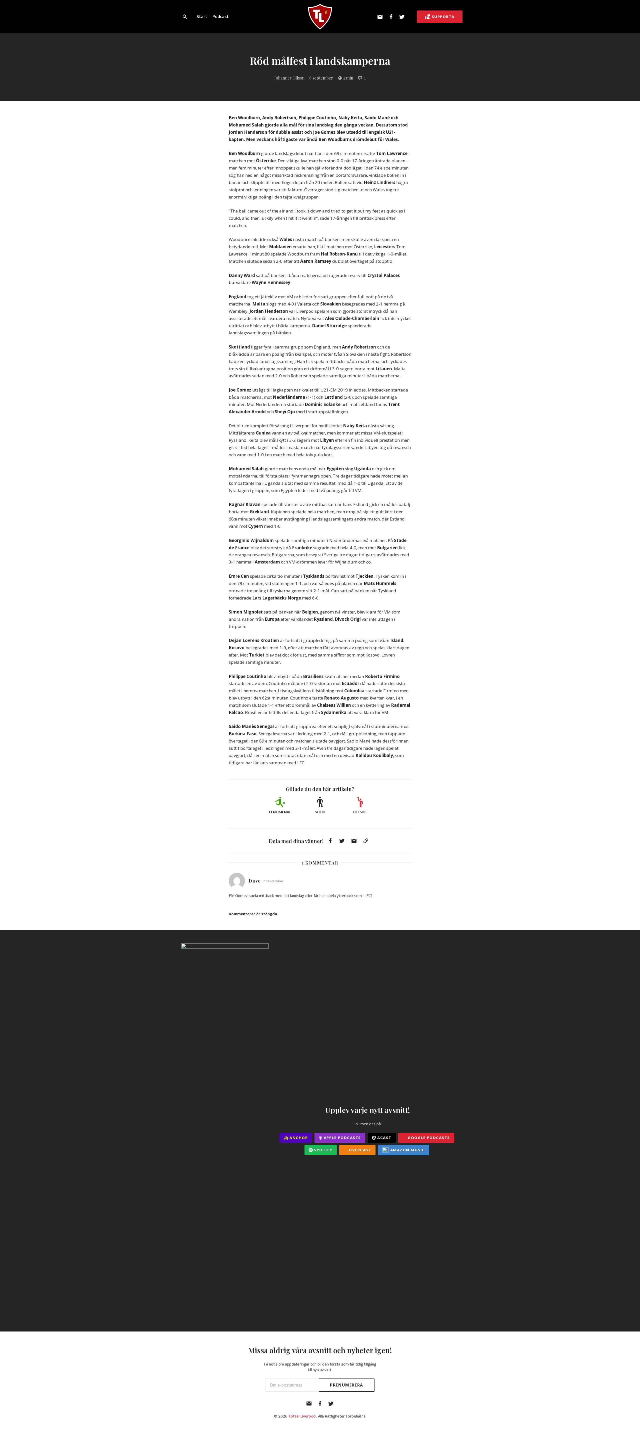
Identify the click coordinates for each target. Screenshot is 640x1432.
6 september (321, 77)
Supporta (443, 16)
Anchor (298, 1137)
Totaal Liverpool (302, 1416)
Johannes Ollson (289, 77)
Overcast (360, 1149)
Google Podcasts (428, 1137)
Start (201, 16)
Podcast (220, 16)
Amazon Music (407, 1149)
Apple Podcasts (341, 1137)
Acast (384, 1137)
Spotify (322, 1149)
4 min (348, 77)
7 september (273, 881)
